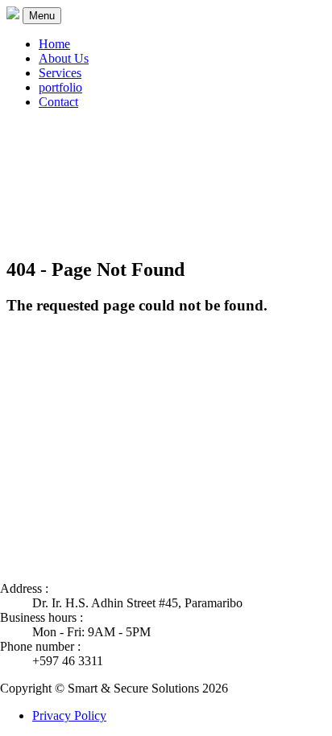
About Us (64, 58)
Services (60, 73)
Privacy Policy (69, 715)
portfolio (60, 87)
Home (54, 44)
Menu (42, 16)
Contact (58, 102)
